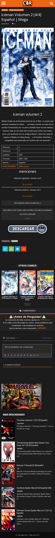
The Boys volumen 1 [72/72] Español (32, 420)
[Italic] (8, 355)
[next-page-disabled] (29, 304)
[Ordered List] (17, 355)
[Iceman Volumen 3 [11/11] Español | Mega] (27, 282)
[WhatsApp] (11, 249)
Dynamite (20, 423)
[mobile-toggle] (3, 3)
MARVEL (4, 10)
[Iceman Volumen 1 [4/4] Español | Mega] (45, 282)
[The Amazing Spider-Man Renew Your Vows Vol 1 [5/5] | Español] (8, 452)
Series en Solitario (16, 10)
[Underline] (11, 355)
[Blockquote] (24, 355)
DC (18, 468)
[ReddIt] (23, 249)
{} (34, 355)
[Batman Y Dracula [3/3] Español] (8, 474)
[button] (51, 4)
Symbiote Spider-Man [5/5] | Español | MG (34, 488)
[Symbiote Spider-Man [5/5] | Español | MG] (8, 497)
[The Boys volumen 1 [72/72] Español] (8, 429)
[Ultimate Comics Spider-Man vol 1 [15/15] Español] (8, 519)
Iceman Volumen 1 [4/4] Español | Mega (45, 297)
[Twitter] (5, 249)
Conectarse (47, 338)
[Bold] (5, 355)
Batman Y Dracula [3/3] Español (30, 465)
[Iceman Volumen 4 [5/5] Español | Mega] (9, 282)
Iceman (14, 241)
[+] (37, 355)
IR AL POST (28, 184)
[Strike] (14, 355)
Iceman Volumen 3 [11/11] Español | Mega (27, 298)
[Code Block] (27, 355)
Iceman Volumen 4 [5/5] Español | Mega (9, 297)
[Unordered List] (21, 355)
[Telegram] (17, 249)
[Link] (30, 355)
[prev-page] (26, 304)
